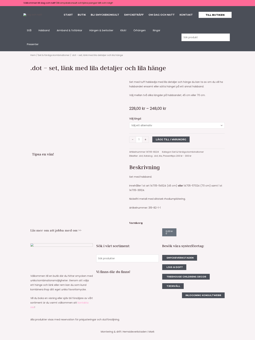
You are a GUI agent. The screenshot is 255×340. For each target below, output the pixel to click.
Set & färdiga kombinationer (54, 55)
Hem (33, 55)
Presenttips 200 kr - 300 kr (177, 155)
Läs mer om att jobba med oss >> (55, 230)
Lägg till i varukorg (171, 139)
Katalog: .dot (151, 155)
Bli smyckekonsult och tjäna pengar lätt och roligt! (85, 3)
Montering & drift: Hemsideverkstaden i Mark (127, 331)
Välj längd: (135, 118)
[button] (215, 15)
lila (160, 155)
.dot (140, 155)
